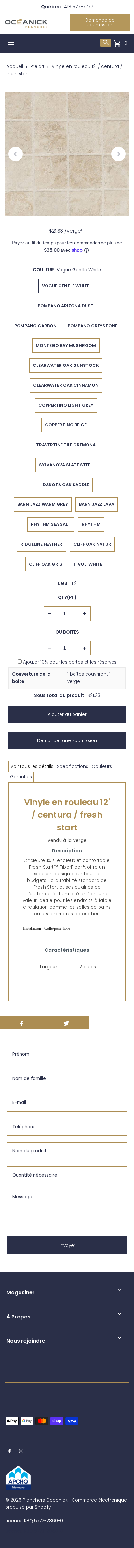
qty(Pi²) (67, 597)
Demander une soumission (67, 741)
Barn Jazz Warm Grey (42, 504)
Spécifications (72, 766)
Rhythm (91, 524)
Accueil (15, 66)
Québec (51, 6)
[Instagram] (21, 1451)
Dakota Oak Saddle (66, 485)
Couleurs (102, 766)
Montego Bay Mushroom (66, 345)
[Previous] (15, 154)
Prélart (37, 66)
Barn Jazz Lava (96, 504)
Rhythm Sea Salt (51, 524)
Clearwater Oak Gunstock (66, 365)
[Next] (118, 154)
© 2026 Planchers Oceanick (36, 1500)
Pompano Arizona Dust (66, 306)
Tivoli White (88, 564)
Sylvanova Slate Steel (65, 465)
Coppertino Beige (66, 425)
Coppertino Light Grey (65, 405)
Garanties (21, 777)
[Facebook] (9, 1451)
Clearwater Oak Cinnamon (66, 385)
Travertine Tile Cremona (66, 445)
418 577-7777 (78, 6)
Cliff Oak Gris (45, 564)
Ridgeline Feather (41, 544)
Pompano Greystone (92, 326)
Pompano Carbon (35, 326)
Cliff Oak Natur (92, 544)
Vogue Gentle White (65, 286)
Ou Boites (67, 632)
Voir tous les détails (31, 766)
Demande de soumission (99, 22)
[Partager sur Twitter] (66, 1022)
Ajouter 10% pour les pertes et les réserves (69, 662)
